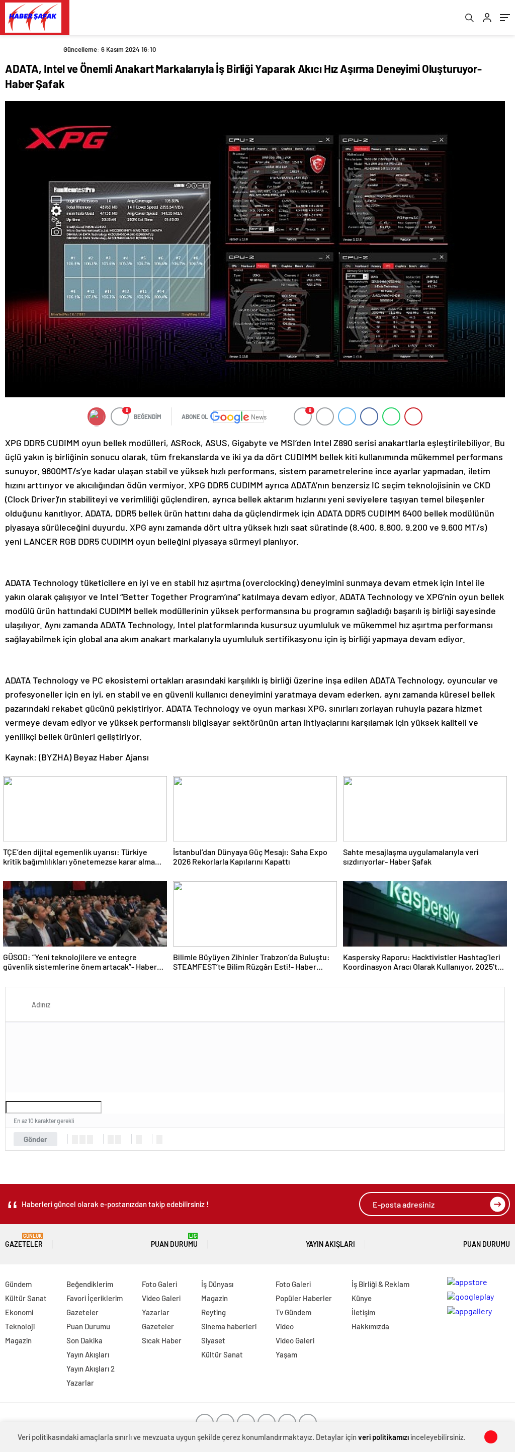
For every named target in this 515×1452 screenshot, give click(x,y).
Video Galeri (161, 1298)
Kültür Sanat (26, 1298)
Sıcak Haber (162, 1340)
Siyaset (213, 1340)
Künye (362, 1298)
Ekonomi (19, 1312)
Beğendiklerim (89, 1284)
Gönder (35, 1139)
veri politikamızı (383, 1436)
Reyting (213, 1312)
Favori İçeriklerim (94, 1298)
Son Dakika (84, 1340)
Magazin (18, 1340)
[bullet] (118, 1139)
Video (285, 1326)
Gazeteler (24, 1240)
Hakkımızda (370, 1326)
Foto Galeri (159, 1284)
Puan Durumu (174, 1240)
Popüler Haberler (304, 1298)
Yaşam (286, 1354)
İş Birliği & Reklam (380, 1284)
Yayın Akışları (330, 1244)
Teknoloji (20, 1326)
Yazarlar (80, 1382)
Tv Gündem (293, 1312)
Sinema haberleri (228, 1326)
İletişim (363, 1312)
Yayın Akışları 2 (90, 1368)
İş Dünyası (217, 1284)
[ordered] (111, 1139)
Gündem (18, 1284)
